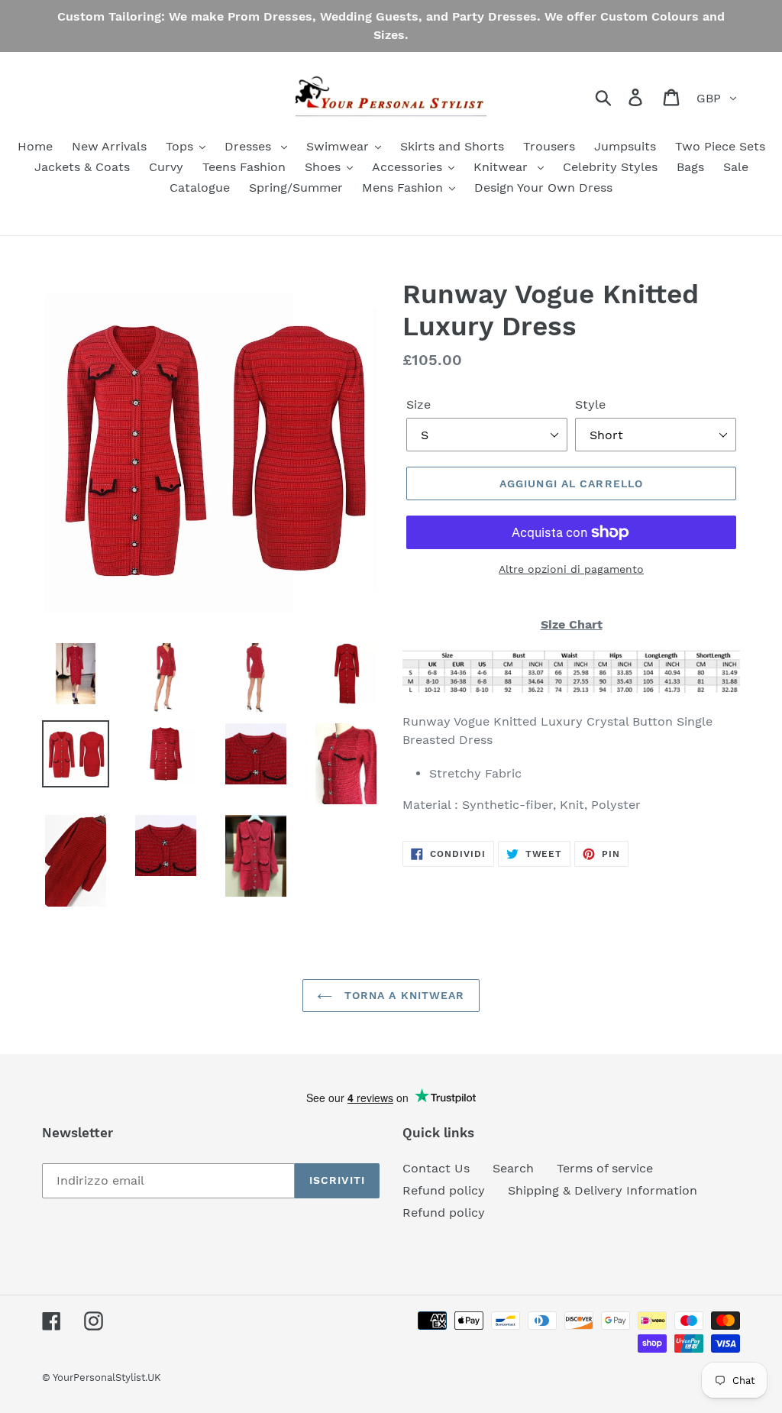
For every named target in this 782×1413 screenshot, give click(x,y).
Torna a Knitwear (402, 995)
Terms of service (605, 1168)
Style (590, 404)
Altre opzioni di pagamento (571, 569)
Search (513, 1168)
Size (418, 404)
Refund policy (443, 1190)
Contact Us (436, 1168)
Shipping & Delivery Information (602, 1190)
